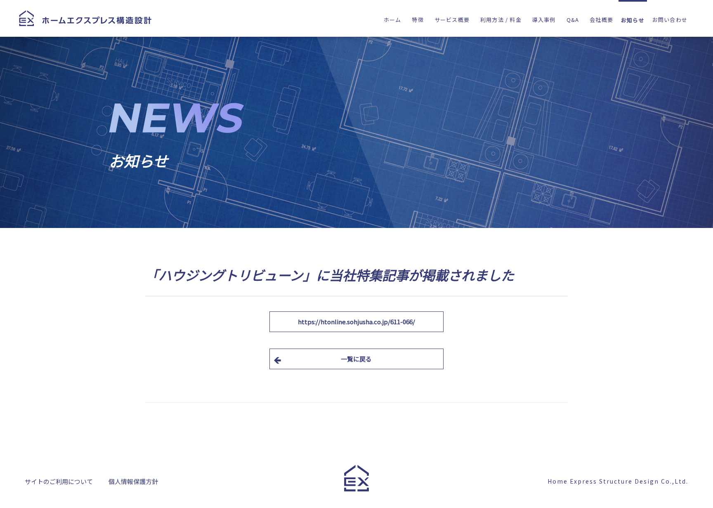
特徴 (417, 20)
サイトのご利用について (59, 482)
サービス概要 (452, 20)
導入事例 (544, 20)
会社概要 (601, 20)
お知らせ (633, 20)
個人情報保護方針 (133, 482)
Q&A (573, 20)
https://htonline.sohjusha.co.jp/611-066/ (356, 321)
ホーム (392, 20)
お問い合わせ (669, 20)
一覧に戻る (356, 358)
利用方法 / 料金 (501, 20)
